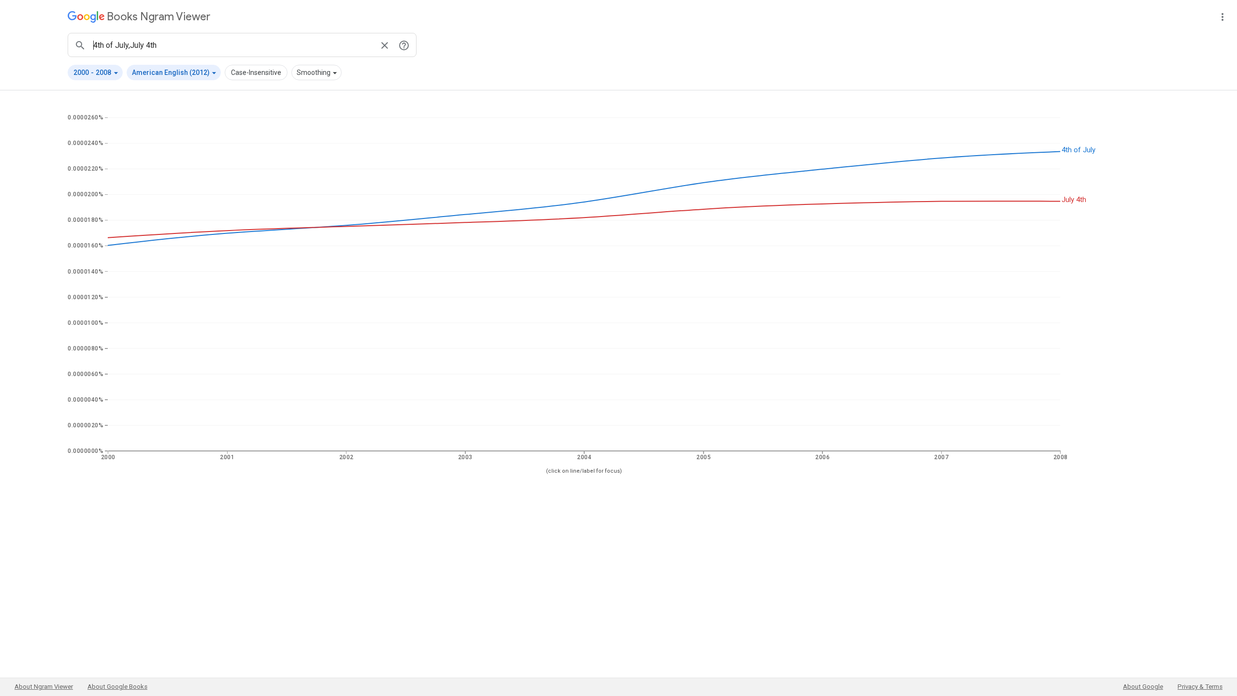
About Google (1143, 686)
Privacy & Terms (1200, 686)
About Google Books (117, 686)
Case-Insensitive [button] (256, 72)
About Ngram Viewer (43, 686)
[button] (95, 72)
